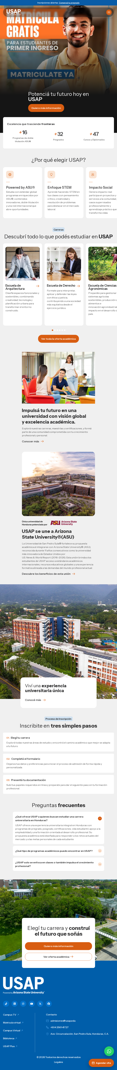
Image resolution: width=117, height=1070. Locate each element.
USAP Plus (9, 1046)
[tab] (52, 330)
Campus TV (9, 1014)
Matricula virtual (12, 1022)
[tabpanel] (22, 284)
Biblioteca (8, 1038)
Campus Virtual (11, 1030)
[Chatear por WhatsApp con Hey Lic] (109, 1051)
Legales (58, 1061)
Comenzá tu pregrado (69, 3)
